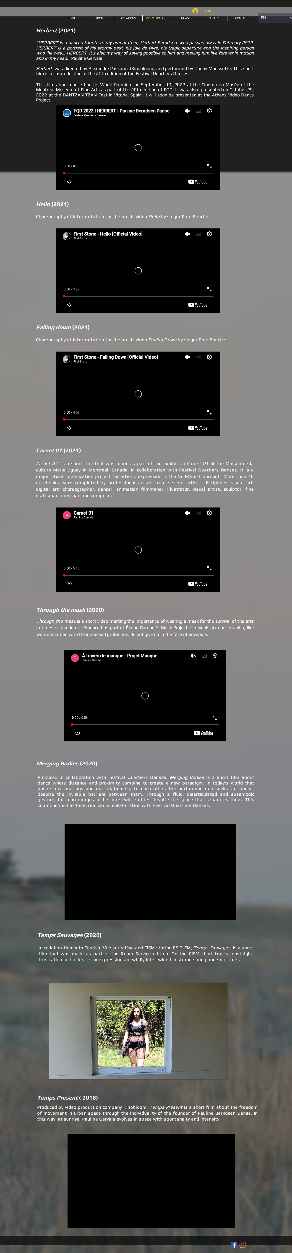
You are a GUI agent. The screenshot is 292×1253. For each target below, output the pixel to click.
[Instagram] (243, 1245)
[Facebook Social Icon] (234, 1245)
